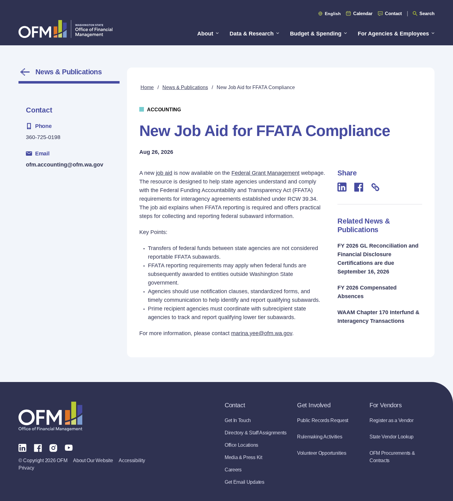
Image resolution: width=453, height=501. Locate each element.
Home (147, 87)
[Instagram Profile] (53, 447)
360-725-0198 (43, 137)
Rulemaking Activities (319, 436)
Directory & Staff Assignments (256, 432)
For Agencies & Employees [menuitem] (393, 34)
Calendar (363, 13)
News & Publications (68, 72)
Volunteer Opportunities (321, 453)
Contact (393, 13)
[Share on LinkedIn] (342, 187)
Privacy (26, 467)
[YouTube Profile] (69, 447)
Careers (233, 469)
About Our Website (93, 460)
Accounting (164, 109)
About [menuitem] (205, 34)
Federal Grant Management (265, 173)
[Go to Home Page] (65, 29)
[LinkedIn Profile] (22, 447)
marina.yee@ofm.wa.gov (261, 333)
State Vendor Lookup (391, 436)
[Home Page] (50, 416)
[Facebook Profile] (38, 447)
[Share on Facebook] (358, 186)
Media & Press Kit (243, 457)
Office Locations (241, 445)
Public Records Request (322, 420)
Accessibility (132, 460)
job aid (164, 173)
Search (427, 13)
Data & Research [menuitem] (252, 34)
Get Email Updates (244, 482)
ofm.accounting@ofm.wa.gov (64, 165)
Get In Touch (238, 420)
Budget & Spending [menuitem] (315, 34)
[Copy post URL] (375, 186)
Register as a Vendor (391, 420)
